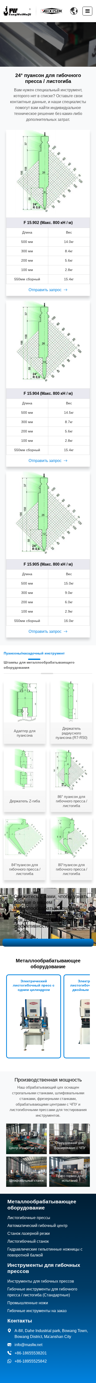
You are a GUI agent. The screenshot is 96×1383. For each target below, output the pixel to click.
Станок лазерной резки (28, 1233)
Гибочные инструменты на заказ (36, 1311)
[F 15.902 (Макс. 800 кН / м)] (48, 172)
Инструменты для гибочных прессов (40, 1281)
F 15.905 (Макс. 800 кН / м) (48, 564)
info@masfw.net (28, 1345)
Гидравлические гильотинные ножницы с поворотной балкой (44, 1252)
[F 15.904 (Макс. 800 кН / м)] (48, 342)
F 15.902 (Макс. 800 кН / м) (48, 223)
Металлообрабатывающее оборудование (41, 1204)
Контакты (19, 1320)
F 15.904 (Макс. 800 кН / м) (48, 393)
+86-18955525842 (31, 1361)
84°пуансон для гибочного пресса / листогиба (24, 869)
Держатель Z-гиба (25, 801)
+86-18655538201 (31, 1353)
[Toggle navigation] (87, 11)
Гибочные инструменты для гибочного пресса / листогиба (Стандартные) (42, 1292)
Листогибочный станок (28, 1241)
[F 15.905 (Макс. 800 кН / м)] (48, 513)
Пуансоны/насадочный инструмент (34, 653)
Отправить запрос (45, 290)
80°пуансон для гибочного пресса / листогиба (71, 869)
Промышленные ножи (27, 1303)
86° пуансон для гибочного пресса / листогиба (71, 801)
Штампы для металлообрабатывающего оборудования (39, 664)
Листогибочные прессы (28, 1218)
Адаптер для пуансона (24, 733)
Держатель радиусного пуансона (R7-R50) (71, 732)
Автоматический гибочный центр (37, 1226)
